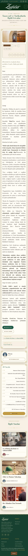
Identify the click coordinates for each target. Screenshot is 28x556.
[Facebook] (21, 1)
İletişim (3, 546)
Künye (2, 544)
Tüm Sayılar (17, 521)
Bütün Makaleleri (14, 359)
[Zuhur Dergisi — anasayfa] (14, 6)
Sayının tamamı (8, 331)
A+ (18, 45)
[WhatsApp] (26, 1)
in (20, 54)
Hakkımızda (4, 542)
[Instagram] (23, 1)
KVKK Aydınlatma (19, 546)
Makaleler (17, 524)
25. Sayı (10, 13)
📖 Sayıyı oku (14, 413)
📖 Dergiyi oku (8, 327)
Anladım (14, 553)
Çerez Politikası (18, 544)
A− (12, 45)
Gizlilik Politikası (19, 542)
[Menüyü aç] (25, 6)
